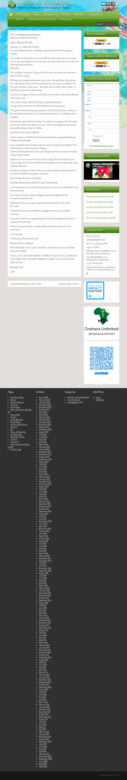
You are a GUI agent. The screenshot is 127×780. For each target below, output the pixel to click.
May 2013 (42, 667)
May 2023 (43, 469)
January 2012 (44, 707)
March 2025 (43, 414)
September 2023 (45, 459)
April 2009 (43, 766)
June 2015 (43, 608)
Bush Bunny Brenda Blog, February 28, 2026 (101, 218)
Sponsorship (15, 414)
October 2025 (44, 410)
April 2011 (42, 729)
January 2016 (44, 590)
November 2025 (45, 407)
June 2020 (43, 523)
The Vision (66, 14)
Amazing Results (96, 14)
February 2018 (44, 556)
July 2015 (42, 605)
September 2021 (45, 511)
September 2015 (45, 600)
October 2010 (44, 739)
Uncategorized (72, 402)
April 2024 (43, 442)
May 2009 (43, 764)
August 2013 (43, 660)
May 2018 (42, 548)
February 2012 (44, 704)
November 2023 (45, 454)
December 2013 (45, 650)
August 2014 (43, 630)
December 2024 (45, 422)
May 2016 (42, 580)
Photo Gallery (15, 422)
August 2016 (43, 573)
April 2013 (42, 670)
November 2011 (44, 712)
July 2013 (42, 662)
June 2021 (43, 518)
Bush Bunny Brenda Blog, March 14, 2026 (99, 207)
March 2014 (43, 642)
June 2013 (43, 665)
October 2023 (44, 457)
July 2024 (43, 434)
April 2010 (43, 751)
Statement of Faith (17, 437)
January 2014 (44, 647)
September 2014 (45, 627)
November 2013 (45, 652)
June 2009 (43, 761)
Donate (37, 14)
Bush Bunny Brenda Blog (76, 397)
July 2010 (42, 744)
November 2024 (45, 424)
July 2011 (42, 722)
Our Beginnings (16, 434)
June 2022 (43, 491)
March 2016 (43, 585)
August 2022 (44, 486)
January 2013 (44, 677)
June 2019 (43, 533)
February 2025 (44, 417)
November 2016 (45, 568)
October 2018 (44, 538)
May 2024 (42, 439)
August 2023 (44, 462)
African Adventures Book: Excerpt (42, 19)
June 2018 (43, 546)
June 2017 (43, 566)
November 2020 (45, 521)
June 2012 (43, 694)
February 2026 (44, 400)
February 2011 (44, 731)
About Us (20, 19)
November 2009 (45, 756)
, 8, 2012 (26, 284)
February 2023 (44, 476)
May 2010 (42, 749)
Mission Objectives (18, 432)
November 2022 (45, 484)
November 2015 (45, 595)
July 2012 (42, 692)
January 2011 (44, 734)
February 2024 (44, 447)
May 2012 (42, 697)
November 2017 (45, 558)
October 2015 (44, 598)
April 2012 (42, 699)
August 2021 (43, 514)
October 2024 (44, 427)
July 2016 (42, 575)
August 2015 (43, 603)
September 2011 (45, 717)
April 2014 (42, 640)
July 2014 (42, 632)
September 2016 (45, 570)
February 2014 (44, 645)
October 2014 (44, 625)
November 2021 (45, 506)
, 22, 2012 (68, 284)
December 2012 (45, 679)
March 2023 (43, 474)
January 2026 (44, 402)
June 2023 (43, 466)
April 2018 (43, 551)
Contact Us (14, 442)
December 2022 (45, 481)
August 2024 (43, 432)
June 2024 (43, 437)
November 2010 (45, 736)
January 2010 (44, 754)
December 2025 (45, 405)
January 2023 (44, 479)
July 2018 (42, 543)
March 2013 (43, 672)
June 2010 (43, 746)
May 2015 (42, 610)
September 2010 (45, 741)
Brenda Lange (66, 19)
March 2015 (43, 615)
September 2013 (45, 657)
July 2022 (43, 489)
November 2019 (45, 528)
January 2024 (44, 449)
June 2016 (43, 578)
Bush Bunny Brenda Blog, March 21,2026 (99, 202)
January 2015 (44, 618)
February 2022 (44, 501)
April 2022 (43, 496)
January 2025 (44, 419)
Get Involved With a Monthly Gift (20, 411)
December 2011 (44, 709)
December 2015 (45, 593)
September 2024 (45, 429)
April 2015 (42, 613)
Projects (13, 417)
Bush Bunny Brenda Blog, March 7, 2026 (99, 212)
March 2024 (43, 444)
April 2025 (43, 412)
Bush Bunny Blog (23, 14)
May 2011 (42, 727)
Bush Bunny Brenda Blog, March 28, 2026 (100, 197)
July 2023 (43, 464)
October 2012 (44, 684)
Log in (98, 397)
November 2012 (45, 682)
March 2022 (43, 499)
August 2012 (43, 689)
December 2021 (45, 504)
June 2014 (43, 635)
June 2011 (42, 724)
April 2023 (43, 471)
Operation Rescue (51, 14)
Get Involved (80, 14)
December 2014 (45, 620)
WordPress (100, 400)
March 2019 (43, 536)
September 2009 (45, 759)
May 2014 (42, 637)
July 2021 (42, 516)
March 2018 (43, 553)
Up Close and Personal (18, 424)
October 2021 (44, 509)
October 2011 (43, 714)
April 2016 (43, 583)
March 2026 (43, 397)
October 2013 (44, 655)
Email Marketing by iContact (101, 146)
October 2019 (44, 531)
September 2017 (45, 561)
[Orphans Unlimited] (40, 4)
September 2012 (45, 687)
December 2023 (45, 452)
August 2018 (43, 541)
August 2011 (43, 719)
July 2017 (42, 563)
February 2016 (44, 588)
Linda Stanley (72, 400)
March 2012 (43, 702)
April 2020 (43, 526)
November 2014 (45, 622)
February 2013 (44, 675)
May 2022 (43, 494)
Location (13, 439)
